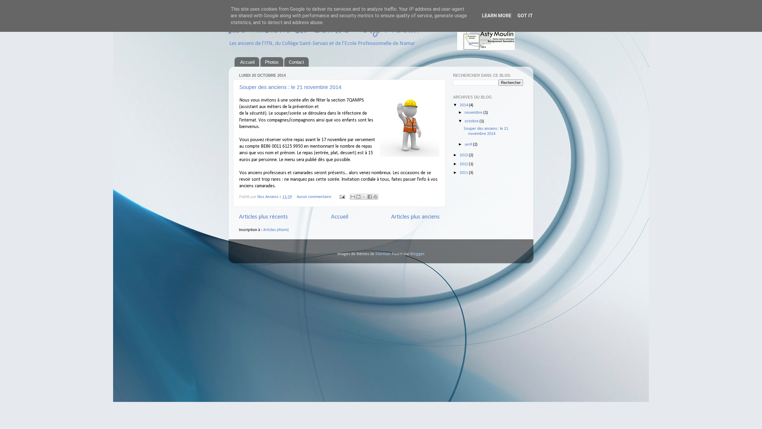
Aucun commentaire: (315, 197)
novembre (474, 112)
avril (469, 144)
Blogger (417, 254)
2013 (464, 155)
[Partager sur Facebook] (370, 197)
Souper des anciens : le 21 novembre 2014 (290, 87)
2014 (464, 105)
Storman (382, 254)
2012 (464, 164)
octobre (472, 121)
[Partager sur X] (364, 197)
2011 (464, 173)
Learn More (496, 15)
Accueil (247, 62)
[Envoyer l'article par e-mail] (342, 197)
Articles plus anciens (415, 217)
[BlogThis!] (358, 197)
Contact (296, 62)
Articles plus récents (263, 217)
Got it (525, 15)
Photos (272, 62)
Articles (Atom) (276, 230)
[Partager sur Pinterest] (375, 197)
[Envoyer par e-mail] (353, 197)
